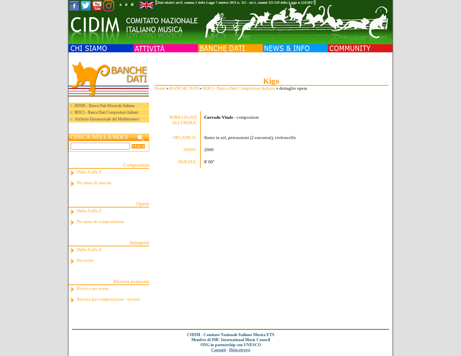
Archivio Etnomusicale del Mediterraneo (107, 119)
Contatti (218, 350)
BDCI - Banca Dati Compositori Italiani (239, 88)
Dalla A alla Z (89, 171)
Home (160, 88)
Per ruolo (85, 260)
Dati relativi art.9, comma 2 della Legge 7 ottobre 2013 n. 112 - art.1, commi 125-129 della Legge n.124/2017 (235, 2)
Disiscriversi (239, 350)
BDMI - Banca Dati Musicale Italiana (104, 105)
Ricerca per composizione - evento (108, 299)
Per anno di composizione (100, 221)
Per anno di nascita (94, 182)
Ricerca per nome (93, 288)
